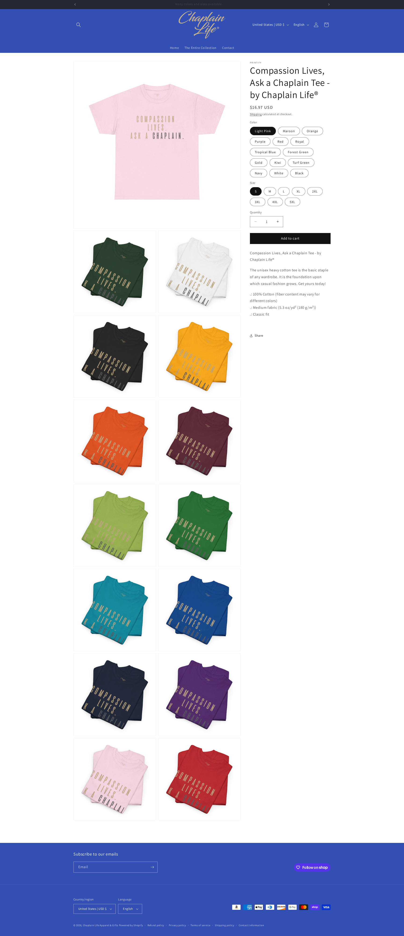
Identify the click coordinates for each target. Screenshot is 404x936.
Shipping (256, 114)
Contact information (251, 925)
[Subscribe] (152, 867)
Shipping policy (224, 925)
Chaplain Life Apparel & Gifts (100, 925)
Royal (299, 141)
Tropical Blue (265, 152)
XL (298, 191)
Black (299, 173)
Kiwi (277, 162)
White (278, 173)
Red (281, 141)
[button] (78, 25)
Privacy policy (177, 925)
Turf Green (301, 162)
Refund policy (156, 925)
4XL (275, 202)
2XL (315, 191)
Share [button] (259, 335)
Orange (312, 131)
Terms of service (200, 925)
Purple (260, 141)
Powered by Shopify (131, 925)
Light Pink (263, 131)
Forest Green (298, 152)
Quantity (256, 212)
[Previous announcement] (75, 4)
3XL (257, 202)
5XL (292, 202)
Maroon (289, 131)
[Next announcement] (329, 4)
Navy (258, 173)
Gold (259, 162)
